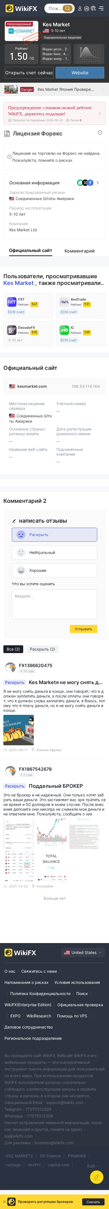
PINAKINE (77, 1155)
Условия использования (77, 982)
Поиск (82, 993)
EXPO (15, 1015)
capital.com (58, 1164)
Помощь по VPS (72, 1015)
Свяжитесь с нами (39, 971)
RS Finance (50, 1155)
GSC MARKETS (19, 1155)
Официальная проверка (80, 1004)
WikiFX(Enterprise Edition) (27, 1004)
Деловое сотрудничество (28, 1027)
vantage (13, 1164)
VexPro (34, 1164)
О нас (9, 971)
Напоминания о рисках (26, 982)
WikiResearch (39, 1015)
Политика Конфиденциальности (40, 993)
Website (80, 72)
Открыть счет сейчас (29, 72)
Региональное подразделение (33, 1038)
